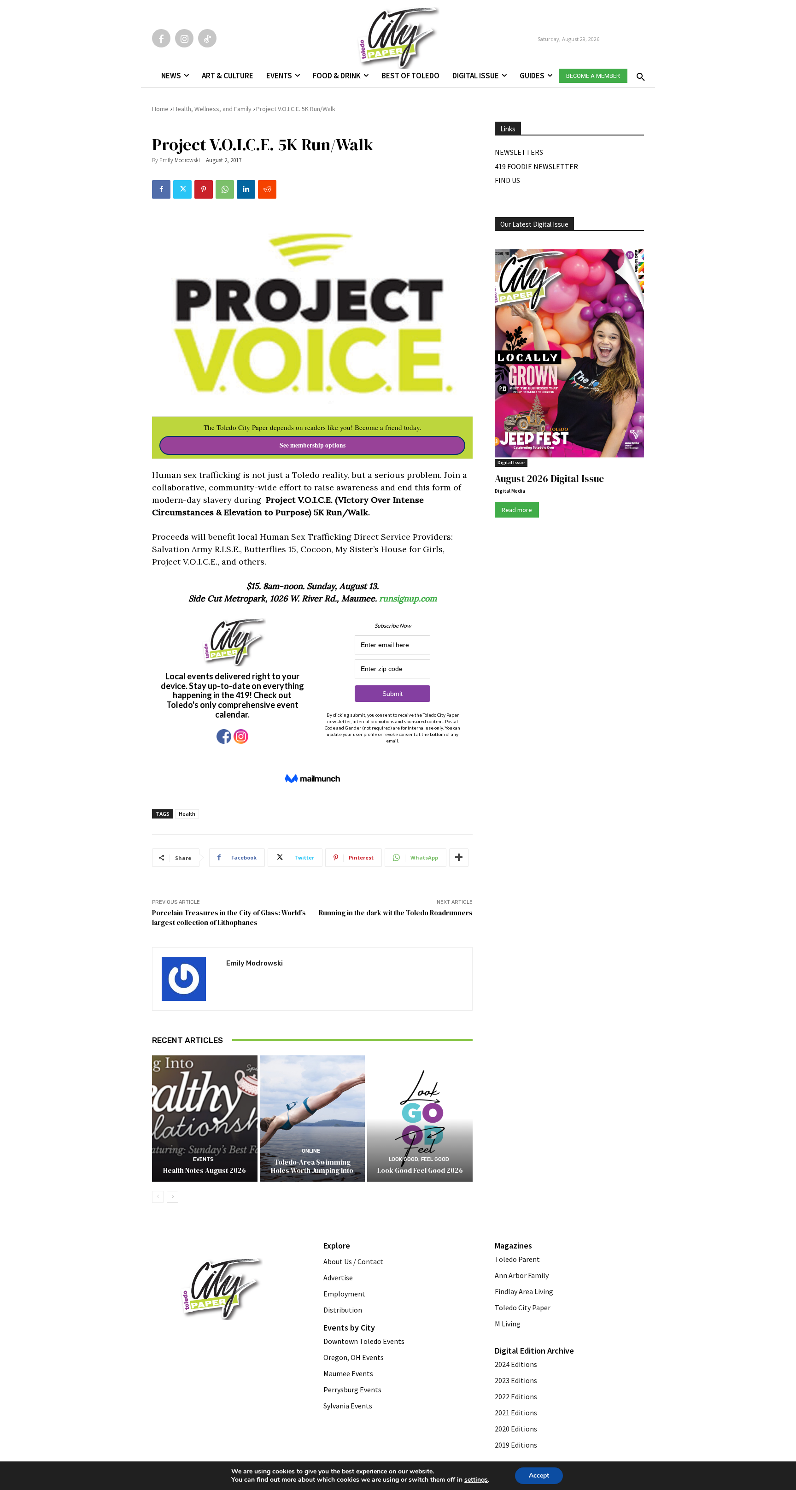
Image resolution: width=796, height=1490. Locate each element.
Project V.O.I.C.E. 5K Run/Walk (295, 109)
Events (203, 1159)
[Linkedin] (246, 189)
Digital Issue (511, 462)
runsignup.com (408, 598)
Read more (517, 510)
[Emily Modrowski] (189, 979)
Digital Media (510, 491)
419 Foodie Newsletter (536, 166)
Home (160, 109)
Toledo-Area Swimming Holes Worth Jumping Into (312, 1166)
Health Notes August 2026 (204, 1170)
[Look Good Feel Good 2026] (420, 1118)
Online (311, 1151)
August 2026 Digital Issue (549, 478)
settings (476, 1480)
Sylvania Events (347, 1405)
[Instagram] (184, 38)
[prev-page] (158, 1197)
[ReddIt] (267, 189)
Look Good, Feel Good (419, 1159)
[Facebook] (161, 38)
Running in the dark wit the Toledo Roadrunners (396, 913)
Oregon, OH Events (353, 1357)
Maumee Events (348, 1373)
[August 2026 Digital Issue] (569, 355)
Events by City (349, 1327)
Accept (539, 1475)
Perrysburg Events (352, 1389)
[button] (639, 74)
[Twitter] (182, 189)
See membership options (312, 445)
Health (187, 813)
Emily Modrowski (179, 160)
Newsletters (519, 152)
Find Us (507, 180)
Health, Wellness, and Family (212, 109)
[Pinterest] (203, 189)
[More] (458, 857)
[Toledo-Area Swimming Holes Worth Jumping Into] (312, 1118)
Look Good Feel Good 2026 (420, 1170)
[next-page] (172, 1197)
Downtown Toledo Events (363, 1341)
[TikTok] (207, 38)
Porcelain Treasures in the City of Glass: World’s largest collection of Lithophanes (229, 917)
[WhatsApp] (225, 189)
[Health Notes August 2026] (205, 1118)
